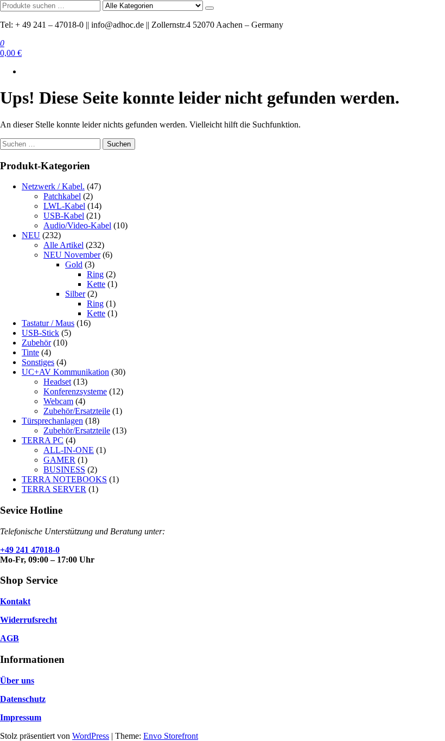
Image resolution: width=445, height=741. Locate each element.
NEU (31, 235)
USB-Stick (40, 332)
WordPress (90, 735)
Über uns (17, 680)
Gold (73, 264)
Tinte (30, 352)
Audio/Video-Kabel (77, 225)
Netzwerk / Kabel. (53, 186)
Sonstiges (38, 362)
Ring (95, 274)
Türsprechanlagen (52, 420)
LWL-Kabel (64, 205)
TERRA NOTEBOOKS (64, 479)
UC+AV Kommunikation (65, 371)
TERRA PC (42, 440)
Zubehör (36, 342)
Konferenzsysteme (75, 391)
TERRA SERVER (54, 489)
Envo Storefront (170, 735)
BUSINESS (64, 469)
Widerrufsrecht (28, 619)
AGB (9, 638)
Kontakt (15, 601)
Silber (75, 293)
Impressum (20, 717)
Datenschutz (23, 699)
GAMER (59, 459)
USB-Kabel (63, 215)
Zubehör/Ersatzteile (76, 411)
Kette (96, 284)
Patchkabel (62, 196)
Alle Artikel (63, 245)
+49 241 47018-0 (30, 549)
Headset (57, 381)
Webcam (58, 401)
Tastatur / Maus (48, 323)
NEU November (71, 254)
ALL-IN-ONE (68, 450)
